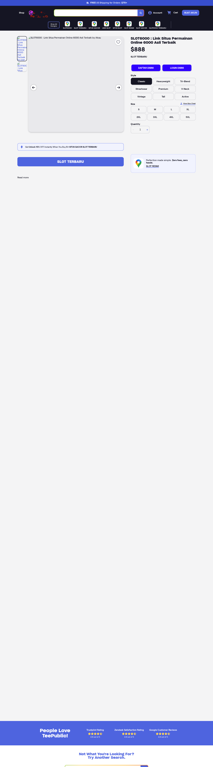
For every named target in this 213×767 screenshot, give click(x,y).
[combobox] (96, 13)
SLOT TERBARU (70, 161)
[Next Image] (118, 87)
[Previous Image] (33, 87)
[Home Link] (39, 12)
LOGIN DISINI (177, 68)
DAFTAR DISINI (146, 68)
